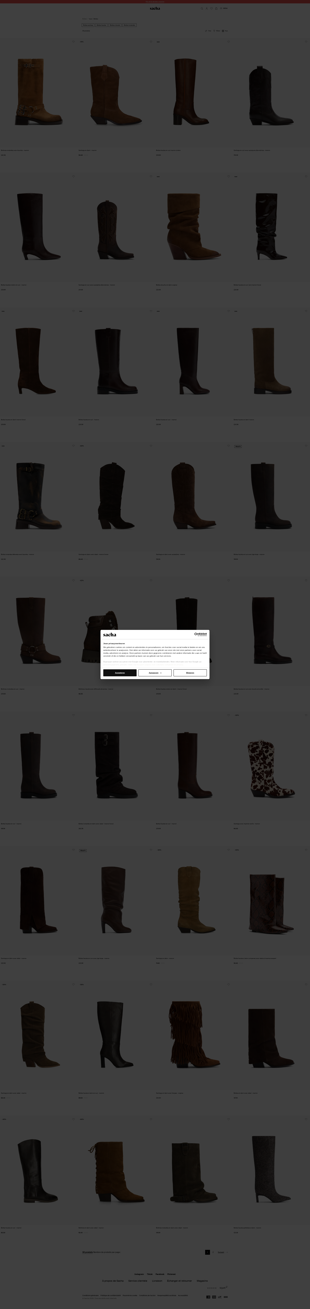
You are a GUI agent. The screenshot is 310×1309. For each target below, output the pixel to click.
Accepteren (120, 673)
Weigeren (190, 673)
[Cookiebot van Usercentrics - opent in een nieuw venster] (196, 634)
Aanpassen (153, 673)
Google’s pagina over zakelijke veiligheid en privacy (160, 665)
